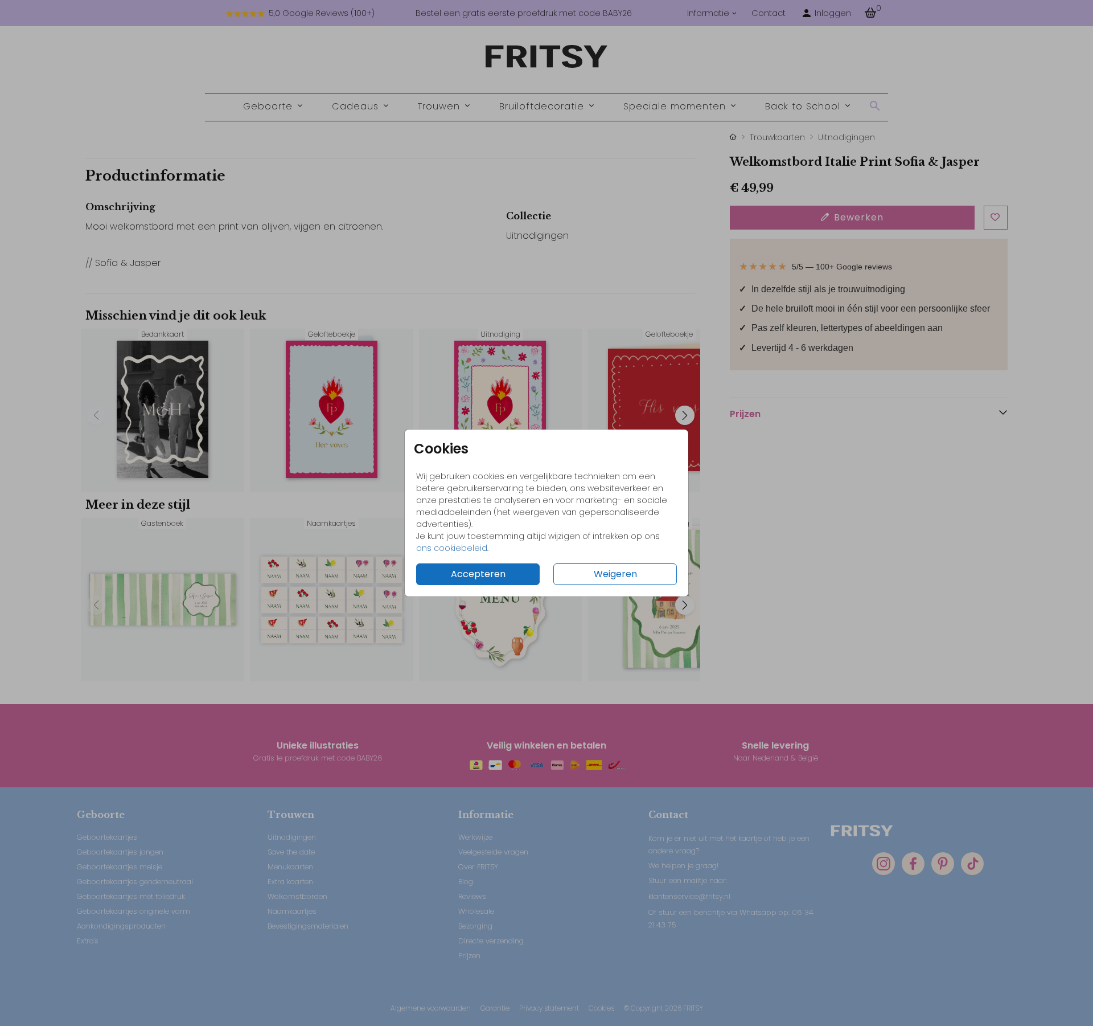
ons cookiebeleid (451, 548)
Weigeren (615, 574)
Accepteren (478, 574)
